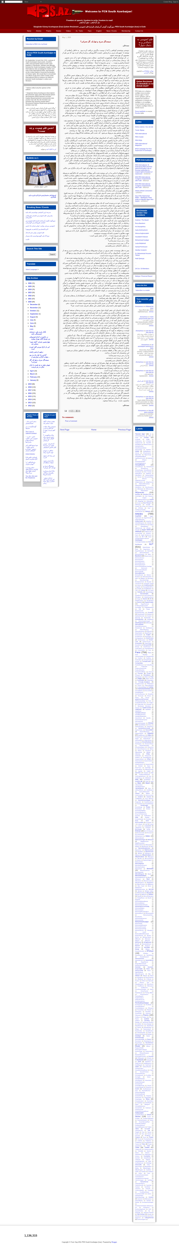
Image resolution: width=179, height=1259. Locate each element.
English (99, 31)
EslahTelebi (148, 643)
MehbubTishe (139, 862)
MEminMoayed (139, 874)
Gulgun (151, 702)
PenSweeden (139, 1004)
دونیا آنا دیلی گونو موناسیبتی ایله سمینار (37, 236)
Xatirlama (150, 1171)
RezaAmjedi (138, 1042)
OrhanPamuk (144, 991)
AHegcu (144, 460)
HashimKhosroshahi (144, 728)
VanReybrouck (139, 1163)
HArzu (149, 724)
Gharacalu (141, 695)
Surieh (151, 1120)
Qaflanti (137, 1020)
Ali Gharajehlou (140, 227)
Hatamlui (150, 733)
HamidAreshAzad (140, 713)
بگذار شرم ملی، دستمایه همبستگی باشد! (37, 333)
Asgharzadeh (139, 521)
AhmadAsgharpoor (140, 463)
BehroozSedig (139, 571)
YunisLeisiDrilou (139, 1190)
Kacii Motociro (149, 798)
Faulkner (140, 658)
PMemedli (138, 1015)
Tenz (143, 1134)
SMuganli (147, 1104)
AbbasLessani (148, 444)
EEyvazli (137, 617)
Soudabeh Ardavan (141, 237)
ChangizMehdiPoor (148, 587)
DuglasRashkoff (149, 607)
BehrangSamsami (140, 564)
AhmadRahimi (140, 465)
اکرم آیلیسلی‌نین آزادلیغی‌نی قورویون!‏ (37, 229)
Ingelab (140, 771)
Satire (151, 1070)
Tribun (143, 1144)
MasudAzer (138, 850)
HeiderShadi (146, 738)
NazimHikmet (149, 960)
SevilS (137, 1089)
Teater (137, 1134)
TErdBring (147, 1135)
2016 (30, 393)
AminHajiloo (138, 496)
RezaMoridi (140, 1044)
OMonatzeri (150, 986)
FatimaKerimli (149, 656)
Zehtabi (148, 1200)
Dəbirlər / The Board (142, 220)
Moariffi (139, 896)
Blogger (114, 1242)
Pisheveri (148, 1013)
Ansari (144, 506)
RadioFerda (150, 1025)
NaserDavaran (139, 958)
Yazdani (137, 1187)
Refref (148, 1036)
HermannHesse (149, 743)
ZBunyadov (148, 1199)
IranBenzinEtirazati (144, 774)
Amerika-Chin (147, 494)
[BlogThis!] (72, 411)
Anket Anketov (30, 454)
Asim (136, 524)
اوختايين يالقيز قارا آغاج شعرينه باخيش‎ (31, 458)
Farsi (89, 31)
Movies (149, 935)
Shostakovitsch (139, 1101)
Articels (147, 511)
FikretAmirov (138, 677)
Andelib (148, 504)
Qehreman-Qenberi (148, 1022)
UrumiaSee (147, 1156)
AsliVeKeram (143, 524)
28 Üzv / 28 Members (142, 268)
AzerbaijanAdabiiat (140, 542)
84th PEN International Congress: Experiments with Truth (143, 178)
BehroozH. (144, 568)
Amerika (137, 494)
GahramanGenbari (144, 689)
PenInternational (140, 1001)
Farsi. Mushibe (141, 654)
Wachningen (138, 1166)
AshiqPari (148, 521)
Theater (151, 1137)
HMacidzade (138, 752)
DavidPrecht (138, 595)
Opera (151, 989)
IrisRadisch (148, 778)
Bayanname (148, 556)
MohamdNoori (139, 913)
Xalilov (137, 1171)
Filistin (146, 677)
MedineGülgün (147, 860)
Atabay (151, 524)
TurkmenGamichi (148, 1149)
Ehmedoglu (147, 617)
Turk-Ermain (138, 1145)
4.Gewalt (137, 439)
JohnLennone (149, 795)
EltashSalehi (138, 633)
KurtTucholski (139, 822)
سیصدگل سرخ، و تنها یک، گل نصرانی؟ (49, 467)
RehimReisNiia (139, 1037)
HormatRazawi (147, 757)
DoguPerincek (145, 604)
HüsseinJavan (139, 764)
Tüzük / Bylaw (139, 130)
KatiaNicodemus (148, 802)
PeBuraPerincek (139, 999)
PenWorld (148, 1004)
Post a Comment (71, 421)
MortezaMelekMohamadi (142, 933)
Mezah (149, 877)
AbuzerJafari (138, 449)
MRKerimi (137, 939)
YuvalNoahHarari (144, 1192)
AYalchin (148, 533)
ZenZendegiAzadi (140, 1209)
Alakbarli (148, 473)
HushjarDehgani (139, 762)
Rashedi (137, 1034)
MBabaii (137, 855)
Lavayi (151, 824)
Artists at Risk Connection (143, 191)
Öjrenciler (150, 980)
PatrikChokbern (139, 998)
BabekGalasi (146, 547)
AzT (151, 544)
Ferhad (137, 661)
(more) (151, 312)
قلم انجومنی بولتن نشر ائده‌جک (35, 232)
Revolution (138, 1041)
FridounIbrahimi (149, 685)
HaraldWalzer (142, 724)
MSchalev (147, 939)
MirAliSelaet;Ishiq (140, 889)
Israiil (146, 781)
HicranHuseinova (142, 749)
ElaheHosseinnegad (144, 621)
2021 (30, 299)
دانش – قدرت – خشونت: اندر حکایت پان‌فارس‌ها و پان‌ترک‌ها (32, 439)
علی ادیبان (140, 381)
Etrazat (137, 646)
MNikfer (151, 894)
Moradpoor (150, 930)
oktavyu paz (144, 982)
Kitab (136, 817)
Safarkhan (148, 1061)
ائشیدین (146, 73)
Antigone (150, 506)
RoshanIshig (138, 1051)
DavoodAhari (148, 595)
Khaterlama (138, 808)
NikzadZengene (139, 974)
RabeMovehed (139, 1025)
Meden (139, 860)
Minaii (149, 886)
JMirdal (148, 793)
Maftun (148, 836)
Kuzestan (148, 822)
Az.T (143, 536)
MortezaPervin (139, 935)
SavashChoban (144, 1071)
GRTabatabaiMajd (140, 701)
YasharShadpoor (140, 1183)
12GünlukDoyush (140, 435)
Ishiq (136, 779)
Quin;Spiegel (147, 1024)
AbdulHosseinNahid (140, 448)
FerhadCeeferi (146, 661)
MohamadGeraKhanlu (141, 904)
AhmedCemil (149, 466)
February (33, 377)
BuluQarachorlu (139, 581)
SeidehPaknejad (140, 1082)
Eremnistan (148, 636)
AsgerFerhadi (147, 517)
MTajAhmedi (147, 942)
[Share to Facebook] (77, 411)
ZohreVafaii (144, 1216)
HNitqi (148, 754)
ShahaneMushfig (140, 1092)
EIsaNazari (150, 619)
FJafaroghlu (150, 680)
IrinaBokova (138, 778)
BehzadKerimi (139, 575)
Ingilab (149, 771)
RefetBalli (138, 1036)
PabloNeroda (139, 992)
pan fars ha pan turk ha (149, 331)
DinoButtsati (150, 600)
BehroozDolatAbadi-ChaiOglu (143, 566)
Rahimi (139, 1027)
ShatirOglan (138, 1099)
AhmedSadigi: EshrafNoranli (143, 470)
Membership (126, 31)
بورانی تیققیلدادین (148, 71)
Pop (150, 1017)
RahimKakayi (147, 1027)
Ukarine (149, 1151)
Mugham (147, 945)
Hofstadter (138, 755)
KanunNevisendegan (144, 800)
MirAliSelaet (138, 887)
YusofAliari (150, 1190)
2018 (30, 387)
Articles (38, 31)
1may (136, 437)
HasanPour (150, 726)
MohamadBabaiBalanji (141, 901)
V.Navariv (137, 1159)
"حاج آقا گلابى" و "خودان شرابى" (30, 463)
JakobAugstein (139, 788)
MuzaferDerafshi (139, 951)
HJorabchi (148, 750)
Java (149, 788)
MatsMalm (140, 851)
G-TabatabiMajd (141, 687)
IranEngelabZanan (140, 776)
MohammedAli (139, 920)
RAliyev (137, 1029)
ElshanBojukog (144, 629)
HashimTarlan (139, 730)
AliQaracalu (139, 492)
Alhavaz (144, 478)
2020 (30, 302)
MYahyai (150, 951)
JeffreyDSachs (139, 790)
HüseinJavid (138, 761)
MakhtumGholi (139, 844)
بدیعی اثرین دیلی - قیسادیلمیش (31, 422)
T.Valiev (149, 1127)
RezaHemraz (149, 1042)
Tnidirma (139, 1140)
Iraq (150, 776)
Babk (136, 549)
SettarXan (149, 1087)
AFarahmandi (147, 453)
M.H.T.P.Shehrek (148, 831)
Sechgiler (137, 1077)
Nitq (149, 974)
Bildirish (143, 578)
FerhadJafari (139, 663)
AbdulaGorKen (139, 446)
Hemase (137, 742)
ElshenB (149, 631)
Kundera (148, 819)
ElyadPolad (148, 633)
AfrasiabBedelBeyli (140, 456)
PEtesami (150, 1008)
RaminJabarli (147, 1029)
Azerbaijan (138, 540)
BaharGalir (150, 551)
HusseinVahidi (149, 764)
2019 (30, 384)
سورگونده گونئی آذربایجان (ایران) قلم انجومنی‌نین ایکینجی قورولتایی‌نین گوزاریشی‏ (40, 221)
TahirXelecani (139, 1130)
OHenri (144, 980)
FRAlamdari (150, 683)
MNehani (144, 894)
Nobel (151, 975)
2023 (30, 292)
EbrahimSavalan (139, 612)
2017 (30, 390)
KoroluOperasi (139, 819)
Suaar (149, 1116)
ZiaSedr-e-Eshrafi (148, 1212)
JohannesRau (139, 795)
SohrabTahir (138, 1108)
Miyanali (149, 892)
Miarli (148, 879)
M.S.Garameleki (139, 834)
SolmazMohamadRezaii (141, 1111)
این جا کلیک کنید (51, 149)
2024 (30, 289)
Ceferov (139, 585)
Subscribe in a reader (143, 290)
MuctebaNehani (146, 944)
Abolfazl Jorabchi (141, 250)
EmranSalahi (138, 634)
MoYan (137, 937)
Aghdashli (150, 458)
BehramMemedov (140, 563)
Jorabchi (140, 797)
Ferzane (140, 673)
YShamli (148, 1188)
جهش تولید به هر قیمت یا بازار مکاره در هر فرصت (39, 366)
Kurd (136, 820)
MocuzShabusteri (148, 896)
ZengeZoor (146, 1207)
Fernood (151, 671)
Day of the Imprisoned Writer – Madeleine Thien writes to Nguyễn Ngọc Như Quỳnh (144, 198)
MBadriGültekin (139, 856)
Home (29, 31)
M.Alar (148, 829)
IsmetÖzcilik (138, 781)
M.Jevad (149, 832)
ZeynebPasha (139, 1211)
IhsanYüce (138, 767)
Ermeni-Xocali (146, 641)
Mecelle (139, 858)
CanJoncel (138, 583)
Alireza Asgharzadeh (142, 233)
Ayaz (136, 535)
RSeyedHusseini (144, 1053)
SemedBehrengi (139, 1085)
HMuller (148, 752)
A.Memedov (138, 441)
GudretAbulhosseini (140, 702)
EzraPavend (147, 646)
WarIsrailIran (148, 1166)
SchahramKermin (140, 1073)
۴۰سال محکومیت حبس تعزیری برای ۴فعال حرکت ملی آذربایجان (48, 437)
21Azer (146, 437)
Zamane (151, 1197)
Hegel (136, 738)
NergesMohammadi (140, 963)
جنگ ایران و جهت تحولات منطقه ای (48, 461)
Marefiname (145, 846)
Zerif (150, 1209)
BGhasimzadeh (147, 576)
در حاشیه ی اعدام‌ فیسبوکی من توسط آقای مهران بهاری (39, 338)
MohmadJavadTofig (140, 928)
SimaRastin (148, 1102)
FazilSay (148, 658)
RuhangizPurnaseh (140, 1056)
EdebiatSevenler (140, 616)
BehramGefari (139, 559)
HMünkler (137, 754)
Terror (144, 1137)
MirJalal (140, 891)
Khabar (148, 807)
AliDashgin (140, 489)
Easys (148, 609)
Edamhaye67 (141, 614)
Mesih (149, 874)
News (148, 968)
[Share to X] (74, 411)
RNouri (148, 1046)
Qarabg (137, 1022)
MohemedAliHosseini (141, 925)
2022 (30, 296)
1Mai (149, 435)
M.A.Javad (138, 829)
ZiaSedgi (137, 1212)
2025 (30, 286)
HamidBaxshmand (140, 714)
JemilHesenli (149, 790)
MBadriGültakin (146, 855)
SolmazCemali (139, 1109)
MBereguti (150, 856)
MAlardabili (149, 844)
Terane (149, 1134)
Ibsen (148, 766)
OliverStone (150, 984)
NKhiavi (137, 975)
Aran (149, 508)
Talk (149, 1130)
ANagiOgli (140, 501)
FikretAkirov (147, 675)
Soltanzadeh (139, 1113)
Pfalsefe (149, 1009)
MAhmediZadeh (139, 838)
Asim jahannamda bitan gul (146, 317)
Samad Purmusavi (141, 247)
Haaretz (137, 707)
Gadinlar (150, 687)
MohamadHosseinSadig (142, 906)
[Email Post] (65, 411)
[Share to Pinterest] (79, 411)
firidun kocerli (150, 678)
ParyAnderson (144, 994)
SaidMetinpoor (147, 1063)
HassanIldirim (149, 730)
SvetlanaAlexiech (140, 1125)
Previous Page (124, 430)
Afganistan (138, 454)
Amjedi (144, 497)
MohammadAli (149, 913)
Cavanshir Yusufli (148, 583)
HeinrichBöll (138, 740)
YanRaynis (150, 1180)
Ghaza (149, 695)
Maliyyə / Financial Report (143, 276)
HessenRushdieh (144, 745)
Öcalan (137, 980)
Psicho (137, 1019)
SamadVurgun (139, 1068)
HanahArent (138, 718)
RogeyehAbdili (139, 1048)
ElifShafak (149, 622)
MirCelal (151, 889)
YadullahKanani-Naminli (141, 1178)
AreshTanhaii (138, 511)
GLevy (147, 697)
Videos (68, 31)
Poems (48, 31)
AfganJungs (147, 454)
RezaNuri (148, 1044)
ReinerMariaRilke (140, 1039)
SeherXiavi (148, 1080)
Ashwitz (149, 523)
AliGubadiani (144, 490)
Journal (148, 797)
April (32, 371)
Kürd (147, 820)
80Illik (148, 439)
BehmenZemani (139, 558)
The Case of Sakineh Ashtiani (31, 432)
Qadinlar (146, 1019)
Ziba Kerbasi (141, 1214)
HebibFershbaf (147, 737)
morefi (144, 932)
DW (140, 609)
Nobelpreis (140, 977)
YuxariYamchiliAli (139, 1193)
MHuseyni (138, 879)
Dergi (138, 599)
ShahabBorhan (146, 1090)
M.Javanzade (141, 832)
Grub (149, 701)
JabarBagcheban (140, 786)
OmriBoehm (144, 987)
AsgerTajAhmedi (139, 519)
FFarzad (137, 675)
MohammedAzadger (142, 922)
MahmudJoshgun (140, 839)
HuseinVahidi (148, 761)
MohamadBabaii (139, 903)
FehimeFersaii (147, 659)
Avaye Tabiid (146, 530)
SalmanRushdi (147, 1066)
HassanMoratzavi (144, 731)
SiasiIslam (140, 1102)
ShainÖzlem (147, 1097)
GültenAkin (140, 704)
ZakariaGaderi (139, 1195)
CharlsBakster (147, 588)
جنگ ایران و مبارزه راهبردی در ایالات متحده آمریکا (49, 472)
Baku (149, 554)
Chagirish (137, 587)
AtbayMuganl (144, 526)
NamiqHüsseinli (144, 957)
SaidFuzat (138, 1063)
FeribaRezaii (149, 665)
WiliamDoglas (147, 1168)
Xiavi (148, 1173)
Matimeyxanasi (149, 850)
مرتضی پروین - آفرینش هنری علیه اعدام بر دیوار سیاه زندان (48, 480)
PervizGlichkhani (139, 1006)
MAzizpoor (148, 853)
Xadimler (148, 1170)
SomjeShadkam (139, 1114)
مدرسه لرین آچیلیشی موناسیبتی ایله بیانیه (38, 212)
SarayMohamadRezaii (141, 1070)
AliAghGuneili (149, 482)
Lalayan (140, 824)
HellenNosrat (147, 740)
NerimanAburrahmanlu (141, 965)
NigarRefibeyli (139, 972)
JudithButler (138, 798)
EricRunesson (142, 640)
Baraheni (138, 556)
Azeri (149, 542)
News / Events (111, 31)
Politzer (144, 1017)
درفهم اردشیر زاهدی (36, 352)
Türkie (137, 1147)
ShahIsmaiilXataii (140, 1094)
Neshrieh (138, 967)
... (135, 262)
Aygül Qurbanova (146, 535)
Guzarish (148, 704)
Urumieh (137, 1158)
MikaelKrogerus (139, 882)
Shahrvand (138, 1097)
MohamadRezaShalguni (142, 911)
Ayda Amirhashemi (141, 230)
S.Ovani (149, 1058)
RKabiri (137, 1046)
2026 (30, 283)
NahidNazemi (139, 955)
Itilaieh (148, 783)
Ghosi (136, 697)
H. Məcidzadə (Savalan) (143, 706)
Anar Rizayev (147, 503)
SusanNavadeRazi (144, 1122)
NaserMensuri (139, 960)
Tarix (143, 1132)
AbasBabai (138, 444)
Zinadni (149, 1214)
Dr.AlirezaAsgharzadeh (141, 605)
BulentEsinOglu (144, 580)
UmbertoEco (148, 1154)
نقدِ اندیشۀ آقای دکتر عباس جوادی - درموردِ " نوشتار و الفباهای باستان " (32, 448)
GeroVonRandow (140, 694)
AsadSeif (138, 516)
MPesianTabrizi (147, 937)
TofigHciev (148, 1140)
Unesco (137, 1156)
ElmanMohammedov (141, 626)
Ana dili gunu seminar (148, 411)
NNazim (145, 975)
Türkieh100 (138, 1149)
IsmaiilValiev (147, 779)
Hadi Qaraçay (139, 258)
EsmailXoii (138, 645)
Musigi (137, 949)
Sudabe (137, 1118)
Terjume (137, 1137)
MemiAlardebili (139, 872)
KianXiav (137, 815)
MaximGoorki (149, 851)
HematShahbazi (146, 742)
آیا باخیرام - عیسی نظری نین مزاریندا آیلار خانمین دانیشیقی (49, 445)
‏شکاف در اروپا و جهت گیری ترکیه (48, 451)
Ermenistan (138, 643)
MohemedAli (138, 923)
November (34, 308)
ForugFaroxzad (139, 683)
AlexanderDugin (148, 477)
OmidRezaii (140, 986)
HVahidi (140, 766)
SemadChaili (138, 1083)
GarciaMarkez (139, 690)
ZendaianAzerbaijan (147, 1202)
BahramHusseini (139, 554)
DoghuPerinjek (149, 602)
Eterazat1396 (147, 645)
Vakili (149, 1161)
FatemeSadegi (139, 656)
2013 (30, 403)
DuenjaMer (138, 607)
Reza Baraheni (140, 223)
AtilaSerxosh (138, 528)
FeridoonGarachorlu (140, 668)
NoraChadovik (149, 977)
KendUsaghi (144, 805)
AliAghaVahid (139, 482)
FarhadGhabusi (149, 648)
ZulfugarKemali (149, 1217)
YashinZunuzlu (139, 1185)
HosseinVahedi (139, 759)
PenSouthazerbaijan (142, 1003)
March (32, 374)
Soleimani (148, 1108)
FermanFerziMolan (140, 671)
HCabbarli (138, 737)
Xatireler (143, 1171)
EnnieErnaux (138, 636)
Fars (149, 650)
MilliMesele (150, 884)
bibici (136, 578)
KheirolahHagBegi (140, 810)
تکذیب (27, 239)
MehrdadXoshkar (140, 867)
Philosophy (138, 1011)
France (139, 685)
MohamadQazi (139, 910)
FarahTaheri (138, 648)
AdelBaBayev (147, 451)
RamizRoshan (149, 1030)
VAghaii (148, 1159)
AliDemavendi (149, 489)
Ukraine (147, 1152)
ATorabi (148, 528)
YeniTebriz (147, 1187)
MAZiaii (140, 853)
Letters (139, 826)
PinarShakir (138, 1013)
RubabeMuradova (140, 1054)
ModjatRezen (141, 898)
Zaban (149, 1193)
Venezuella (138, 1164)
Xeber (140, 1173)
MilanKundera (141, 884)
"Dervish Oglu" (140, 434)
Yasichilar (148, 1185)
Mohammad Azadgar (142, 240)
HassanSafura (139, 733)
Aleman (139, 477)
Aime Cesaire (147, 471)
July (32, 320)
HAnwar (150, 723)
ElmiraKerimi (138, 628)
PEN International (141, 134)
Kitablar (147, 817)
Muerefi (137, 945)
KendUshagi (138, 807)
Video (148, 1164)
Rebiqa (150, 1034)
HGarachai (150, 747)
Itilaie (139, 783)
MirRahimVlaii (140, 892)
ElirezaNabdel (139, 624)
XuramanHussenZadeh (141, 1175)
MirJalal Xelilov (149, 891)
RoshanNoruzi (149, 1051)
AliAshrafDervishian (140, 485)
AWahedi (138, 531)
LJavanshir (147, 826)
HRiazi (149, 759)
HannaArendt (139, 721)
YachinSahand (139, 1176)
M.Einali (138, 831)
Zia (149, 1211)
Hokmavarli (148, 755)
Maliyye (137, 846)
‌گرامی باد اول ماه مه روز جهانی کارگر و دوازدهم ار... (39, 356)
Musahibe (147, 947)
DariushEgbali (149, 592)
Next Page (64, 430)
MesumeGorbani (140, 875)
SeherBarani (138, 1080)
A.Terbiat (148, 441)
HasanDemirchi (139, 726)
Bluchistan (150, 578)
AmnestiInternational (141, 499)
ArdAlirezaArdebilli (140, 509)
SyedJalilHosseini (140, 1127)
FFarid (149, 673)
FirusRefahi (140, 680)
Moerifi (149, 898)
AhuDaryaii (138, 471)
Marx (152, 846)
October (33, 311)
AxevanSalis (138, 533)
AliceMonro (138, 487)
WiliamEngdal (139, 1170)
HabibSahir (138, 709)
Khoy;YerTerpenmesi (141, 814)
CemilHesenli (147, 585)
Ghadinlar (150, 694)
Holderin (137, 757)
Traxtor (137, 1144)
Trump (149, 1144)
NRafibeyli (140, 979)
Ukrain (137, 1152)
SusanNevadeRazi (140, 1123)
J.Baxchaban (139, 785)
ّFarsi (149, 652)
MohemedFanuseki (140, 927)
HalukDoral (138, 711)
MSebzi (137, 940)
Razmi (143, 1034)
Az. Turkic (79, 31)
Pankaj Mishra (149, 992)
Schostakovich (139, 1075)
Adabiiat (148, 449)
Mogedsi (137, 899)
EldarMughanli (139, 622)
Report (149, 1039)
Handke (148, 718)
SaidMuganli (138, 1065)
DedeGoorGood (148, 597)
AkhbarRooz (138, 473)
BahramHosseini (144, 552)
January (33, 380)
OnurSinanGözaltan (140, 989)
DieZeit (145, 599)
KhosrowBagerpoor (140, 812)
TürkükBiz (140, 1151)
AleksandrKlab (149, 475)
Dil (150, 599)
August (33, 317)
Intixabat (146, 772)
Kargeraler (138, 802)
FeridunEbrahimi (139, 670)
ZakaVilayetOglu (139, 1197)
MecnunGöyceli (149, 858)
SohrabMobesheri (140, 1106)
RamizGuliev (138, 1030)
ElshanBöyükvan (140, 631)
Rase (149, 1032)
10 (150, 434)
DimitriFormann (139, 600)
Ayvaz (137, 536)
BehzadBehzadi (139, 573)
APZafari (140, 508)
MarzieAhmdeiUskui (144, 848)
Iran (152, 772)
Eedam (149, 616)
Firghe (140, 678)
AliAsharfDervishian (144, 483)
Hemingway (138, 743)
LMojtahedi (138, 827)
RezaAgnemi (147, 1041)
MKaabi (137, 894)
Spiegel (149, 1114)
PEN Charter (139, 137)
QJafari (139, 1024)
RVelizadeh (141, 1058)
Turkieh (147, 1147)
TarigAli (137, 1132)
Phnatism (148, 1011)
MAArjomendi (139, 836)
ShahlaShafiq (139, 1095)
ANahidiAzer (149, 501)
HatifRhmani (141, 735)
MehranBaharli (139, 863)
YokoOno (137, 1188)
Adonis (137, 453)
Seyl (136, 1090)
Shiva (148, 1099)
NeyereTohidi (139, 970)
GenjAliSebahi (139, 692)
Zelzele (137, 1202)
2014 (30, 399)
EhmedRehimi (139, 619)
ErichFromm (149, 638)
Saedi (139, 1061)
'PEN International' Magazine (141, 144)
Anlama (137, 506)
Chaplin (139, 588)
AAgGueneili (138, 442)
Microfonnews (148, 880)
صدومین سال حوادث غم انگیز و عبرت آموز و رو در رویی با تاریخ (49, 429)
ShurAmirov (150, 1101)
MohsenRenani (139, 930)
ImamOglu (148, 767)
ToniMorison (138, 1142)
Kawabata (140, 803)
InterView (138, 772)
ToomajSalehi (148, 1142)
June (32, 323)
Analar (139, 503)
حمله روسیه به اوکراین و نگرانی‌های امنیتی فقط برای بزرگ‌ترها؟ (32, 470)
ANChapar (138, 504)
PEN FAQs (138, 140)
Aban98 (148, 442)
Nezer (149, 970)
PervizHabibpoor (139, 1008)
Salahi (137, 1066)
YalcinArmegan (139, 1180)
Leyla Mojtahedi (140, 243)
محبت (31, 329)
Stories (58, 31)
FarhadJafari (141, 650)
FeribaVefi (144, 666)
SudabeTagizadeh (148, 1118)
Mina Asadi (141, 886)
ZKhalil (137, 1216)
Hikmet (151, 749)
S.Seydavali (139, 1060)
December (34, 304)
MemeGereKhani (145, 870)
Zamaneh (140, 1199)
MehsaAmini (138, 868)
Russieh (151, 1056)
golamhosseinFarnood (141, 699)
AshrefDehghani (139, 523)
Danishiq (139, 592)
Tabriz (137, 1128)
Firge (151, 677)
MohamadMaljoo (139, 908)
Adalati (137, 451)
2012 (30, 406)
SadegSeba (150, 1060)
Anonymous (139, 306)
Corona (143, 590)
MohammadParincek (141, 918)
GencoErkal (148, 690)
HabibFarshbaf (146, 707)
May (32, 326)
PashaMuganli (139, 996)
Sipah (136, 1104)
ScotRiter (148, 1075)
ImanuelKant (138, 769)
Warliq (137, 1168)
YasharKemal (144, 1181)
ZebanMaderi (139, 1200)
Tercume (137, 1135)
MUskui (148, 949)
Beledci (149, 575)
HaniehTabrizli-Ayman (141, 719)
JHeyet (137, 793)
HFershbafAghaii (140, 747)
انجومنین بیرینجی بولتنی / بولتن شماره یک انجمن (40, 226)
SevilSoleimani (147, 1089)
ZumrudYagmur (141, 1219)
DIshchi (139, 602)
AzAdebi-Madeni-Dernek (142, 538)
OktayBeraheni (139, 984)
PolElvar (137, 1017)
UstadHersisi (147, 1158)
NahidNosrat (149, 955)
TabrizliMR (147, 1128)
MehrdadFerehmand (141, 865)
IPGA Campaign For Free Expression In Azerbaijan (143, 149)
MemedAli (150, 869)
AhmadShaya (139, 466)
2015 (30, 396)
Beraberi (137, 576)
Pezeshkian (140, 1009)
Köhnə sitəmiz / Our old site (144, 127)
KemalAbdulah (149, 803)
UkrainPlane (138, 1154)
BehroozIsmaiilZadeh (141, 569)
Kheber (148, 808)
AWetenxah (148, 531)
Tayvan (149, 1132)
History (139, 750)
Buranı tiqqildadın (140, 111)
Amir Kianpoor (149, 496)
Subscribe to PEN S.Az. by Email (36, 44)
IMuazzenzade (149, 769)
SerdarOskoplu (139, 1087)
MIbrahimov (138, 880)
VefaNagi (148, 1163)
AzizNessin (138, 544)
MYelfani (145, 953)
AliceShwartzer (149, 487)
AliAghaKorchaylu (140, 480)
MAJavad (150, 839)
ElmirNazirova (149, 628)
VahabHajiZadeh (140, 1161)
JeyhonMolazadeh (144, 791)
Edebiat (149, 614)
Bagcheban (146, 549)
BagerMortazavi (139, 551)
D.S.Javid (150, 590)
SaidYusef (148, 1065)
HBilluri (149, 735)
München (137, 947)
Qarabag (147, 1020)
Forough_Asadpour (144, 682)
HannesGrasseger (140, 723)
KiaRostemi (147, 815)
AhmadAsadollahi (140, 461)
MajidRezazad (144, 841)
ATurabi (137, 529)
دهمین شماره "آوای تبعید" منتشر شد (49, 422)
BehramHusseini (139, 561)
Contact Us (139, 31)
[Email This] (70, 411)
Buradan (137, 113)
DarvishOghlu (144, 593)
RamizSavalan (141, 1032)
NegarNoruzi (144, 962)
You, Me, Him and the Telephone (31, 477)
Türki (148, 1145)
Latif (146, 824)
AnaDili (151, 499)
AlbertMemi (138, 475)
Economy (150, 612)
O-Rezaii (148, 979)
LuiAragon (148, 827)
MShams (147, 940)
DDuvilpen (138, 597)
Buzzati (149, 581)
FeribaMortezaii (139, 665)
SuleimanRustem (142, 1120)
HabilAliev (148, 709)
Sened (149, 1085)
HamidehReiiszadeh (140, 716)
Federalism (138, 659)
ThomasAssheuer (148, 1139)
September (34, 314)
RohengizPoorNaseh (141, 1049)
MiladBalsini (150, 882)
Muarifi (137, 944)
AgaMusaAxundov (140, 458)
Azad (149, 536)
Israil (152, 781)
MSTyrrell (138, 942)
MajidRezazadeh (140, 843)
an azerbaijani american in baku (145, 346)
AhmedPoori (144, 468)
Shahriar (148, 1095)
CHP (136, 590)
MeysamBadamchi (140, 877)
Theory (139, 1139)
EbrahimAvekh (139, 610)
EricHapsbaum (139, 638)
